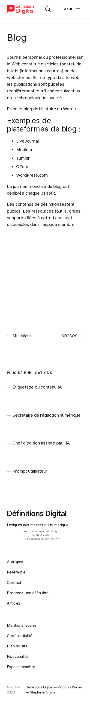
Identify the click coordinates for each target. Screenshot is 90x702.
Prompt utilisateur (29, 471)
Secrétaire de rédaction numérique (46, 415)
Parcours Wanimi (70, 687)
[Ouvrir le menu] (72, 9)
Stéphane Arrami (42, 692)
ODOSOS (69, 335)
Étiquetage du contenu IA (37, 387)
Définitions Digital (37, 513)
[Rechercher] (48, 9)
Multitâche (22, 335)
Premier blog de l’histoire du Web (39, 108)
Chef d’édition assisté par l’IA (41, 443)
